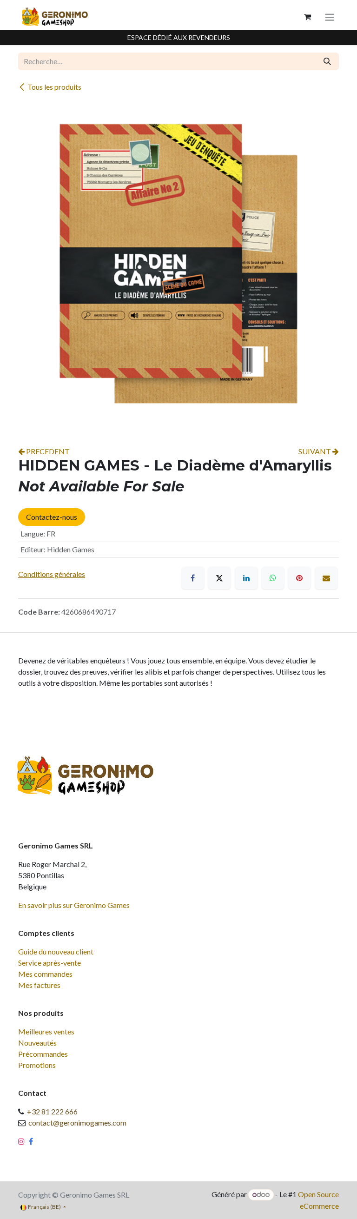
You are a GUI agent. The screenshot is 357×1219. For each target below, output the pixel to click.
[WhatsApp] (273, 578)
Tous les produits (54, 86)
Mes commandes (45, 973)
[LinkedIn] (246, 578)
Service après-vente (49, 962)
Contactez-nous (51, 516)
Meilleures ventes (46, 1031)
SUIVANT (315, 451)
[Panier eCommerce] (307, 16)
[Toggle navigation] (329, 16)
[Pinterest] (299, 578)
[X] (219, 578)
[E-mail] (326, 578)
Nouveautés (37, 1042)
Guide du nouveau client (55, 951)
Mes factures (39, 984)
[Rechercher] (327, 61)
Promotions (37, 1064)
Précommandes (43, 1053)
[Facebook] (193, 578)
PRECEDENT (47, 451)
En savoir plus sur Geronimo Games (74, 905)
